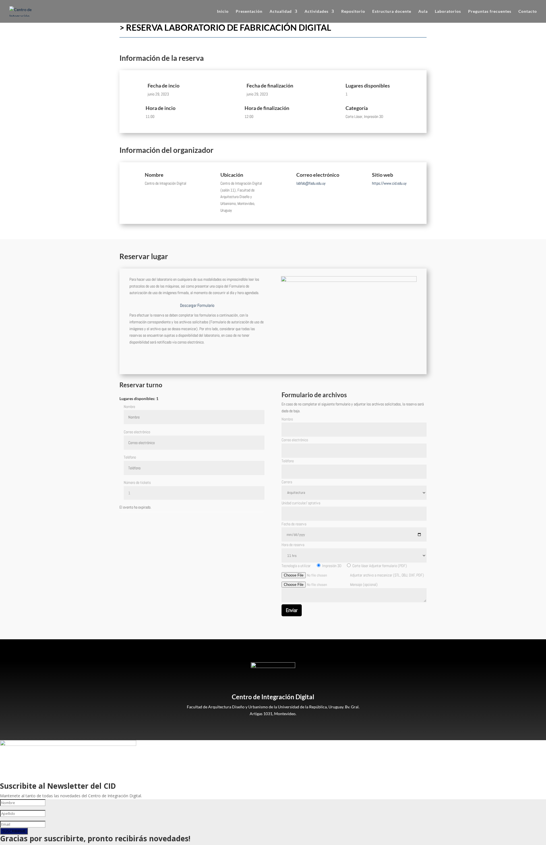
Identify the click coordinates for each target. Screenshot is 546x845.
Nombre (129, 406)
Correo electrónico (137, 431)
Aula (423, 11)
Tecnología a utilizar (296, 565)
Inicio (223, 11)
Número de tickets (137, 482)
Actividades (316, 11)
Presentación (249, 11)
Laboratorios (448, 11)
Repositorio (353, 11)
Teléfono (130, 457)
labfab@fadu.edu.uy (311, 183)
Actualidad (281, 11)
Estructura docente (391, 11)
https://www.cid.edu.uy (389, 183)
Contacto (527, 11)
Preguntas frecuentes (489, 11)
